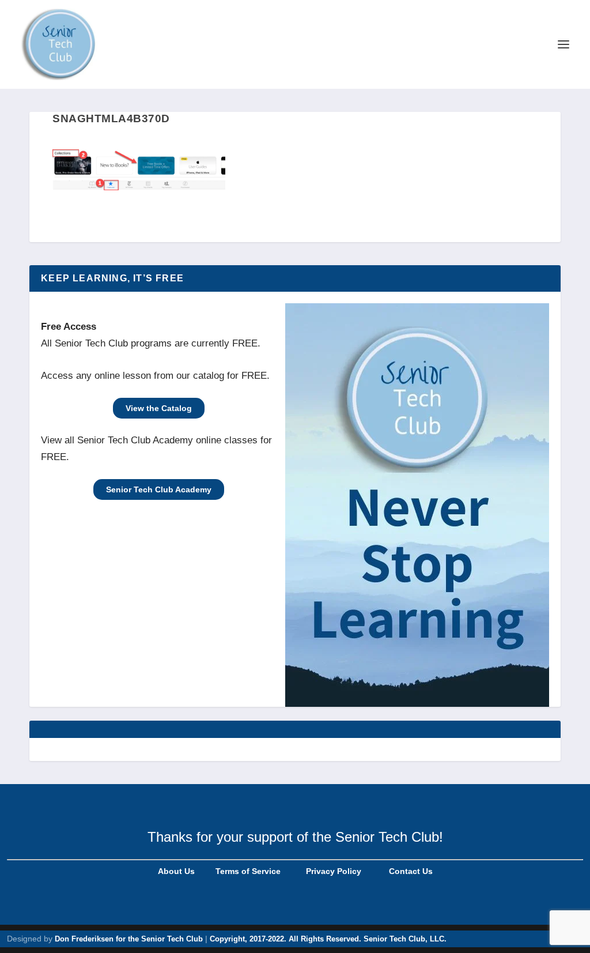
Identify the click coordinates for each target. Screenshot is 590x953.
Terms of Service (247, 871)
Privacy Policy (332, 871)
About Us (176, 871)
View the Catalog (159, 408)
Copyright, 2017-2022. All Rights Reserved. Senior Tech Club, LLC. (328, 939)
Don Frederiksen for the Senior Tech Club (129, 939)
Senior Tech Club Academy (158, 489)
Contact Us (411, 871)
